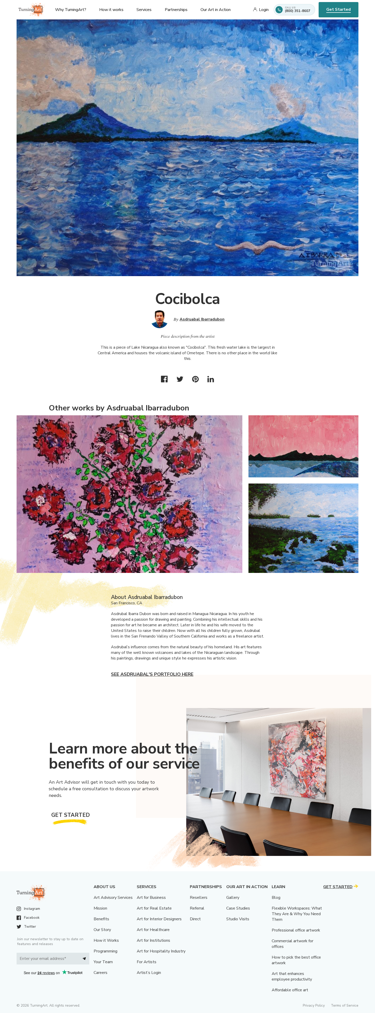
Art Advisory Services (113, 897)
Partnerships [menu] (176, 10)
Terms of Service (344, 1005)
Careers (100, 972)
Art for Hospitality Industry (161, 951)
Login (264, 10)
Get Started (338, 9)
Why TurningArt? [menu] (70, 10)
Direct (195, 919)
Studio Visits (237, 919)
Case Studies (238, 908)
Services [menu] (144, 10)
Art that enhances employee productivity (292, 976)
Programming (105, 951)
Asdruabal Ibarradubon (202, 319)
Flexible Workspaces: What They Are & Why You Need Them (297, 913)
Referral (197, 908)
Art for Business (151, 897)
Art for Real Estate (154, 908)
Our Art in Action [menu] (216, 10)
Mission (100, 908)
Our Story (102, 930)
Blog (276, 897)
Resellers (198, 897)
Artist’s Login (149, 972)
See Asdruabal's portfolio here (152, 674)
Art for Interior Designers (159, 919)
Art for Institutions (153, 940)
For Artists (146, 962)
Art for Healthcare (153, 930)
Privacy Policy (314, 1005)
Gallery (232, 897)
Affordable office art (290, 990)
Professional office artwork (296, 930)
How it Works (106, 940)
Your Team (103, 962)
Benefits (101, 919)
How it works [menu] (111, 10)
